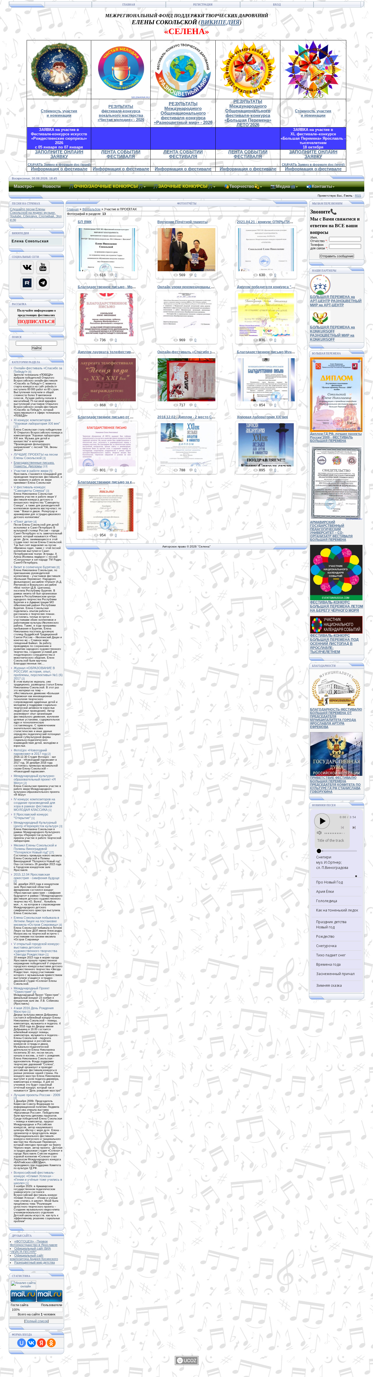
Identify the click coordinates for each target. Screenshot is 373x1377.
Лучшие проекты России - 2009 (37, 1095)
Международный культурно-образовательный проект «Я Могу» (35, 779)
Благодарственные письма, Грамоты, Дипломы (34, 464)
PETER (109, 265)
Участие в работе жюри (31, 471)
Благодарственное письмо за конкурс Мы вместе (121, 482)
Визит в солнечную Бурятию (35, 567)
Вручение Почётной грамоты (182, 222)
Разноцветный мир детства (34, 1262)
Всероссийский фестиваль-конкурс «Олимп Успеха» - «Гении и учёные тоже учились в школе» (38, 1178)
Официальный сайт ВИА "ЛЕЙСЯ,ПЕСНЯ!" (30, 1250)
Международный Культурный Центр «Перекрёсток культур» (36, 824)
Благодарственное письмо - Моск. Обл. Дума (117, 287)
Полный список (36, 1321)
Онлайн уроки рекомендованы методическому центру (204, 287)
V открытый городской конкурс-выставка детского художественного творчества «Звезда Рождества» (37, 949)
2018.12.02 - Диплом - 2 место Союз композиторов (200, 417)
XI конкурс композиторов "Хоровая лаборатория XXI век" (37, 421)
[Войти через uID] (21, 1342)
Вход (277, 4)
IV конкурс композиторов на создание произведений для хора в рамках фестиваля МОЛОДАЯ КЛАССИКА (34, 804)
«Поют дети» (23, 521)
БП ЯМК (85, 222)
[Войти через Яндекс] (41, 1342)
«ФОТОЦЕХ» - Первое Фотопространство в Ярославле (33, 1243)
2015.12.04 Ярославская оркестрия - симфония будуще (36, 876)
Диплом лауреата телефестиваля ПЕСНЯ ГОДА (120, 352)
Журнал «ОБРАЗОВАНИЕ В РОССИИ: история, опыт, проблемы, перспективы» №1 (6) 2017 (38, 673)
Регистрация (202, 4)
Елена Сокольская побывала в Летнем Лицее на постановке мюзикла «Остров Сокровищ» (36, 921)
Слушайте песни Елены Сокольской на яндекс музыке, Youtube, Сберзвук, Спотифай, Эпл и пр (35, 214)
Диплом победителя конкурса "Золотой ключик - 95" (282, 287)
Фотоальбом (91, 209)
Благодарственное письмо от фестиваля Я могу (120, 417)
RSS (358, 195)
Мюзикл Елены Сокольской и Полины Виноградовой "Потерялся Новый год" (35, 849)
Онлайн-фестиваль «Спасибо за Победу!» (194, 352)
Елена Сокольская (30, 241)
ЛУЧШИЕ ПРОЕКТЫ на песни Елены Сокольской (36, 456)
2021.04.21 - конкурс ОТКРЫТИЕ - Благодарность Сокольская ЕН (293, 222)
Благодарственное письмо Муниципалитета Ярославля (285, 352)
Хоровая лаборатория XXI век (262, 417)
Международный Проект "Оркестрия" (32, 989)
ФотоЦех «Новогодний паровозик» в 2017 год (30, 751)
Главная (128, 4)
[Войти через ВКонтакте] (31, 1342)
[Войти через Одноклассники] (51, 1342)
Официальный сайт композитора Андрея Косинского (34, 1257)
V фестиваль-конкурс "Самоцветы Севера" (30, 488)
